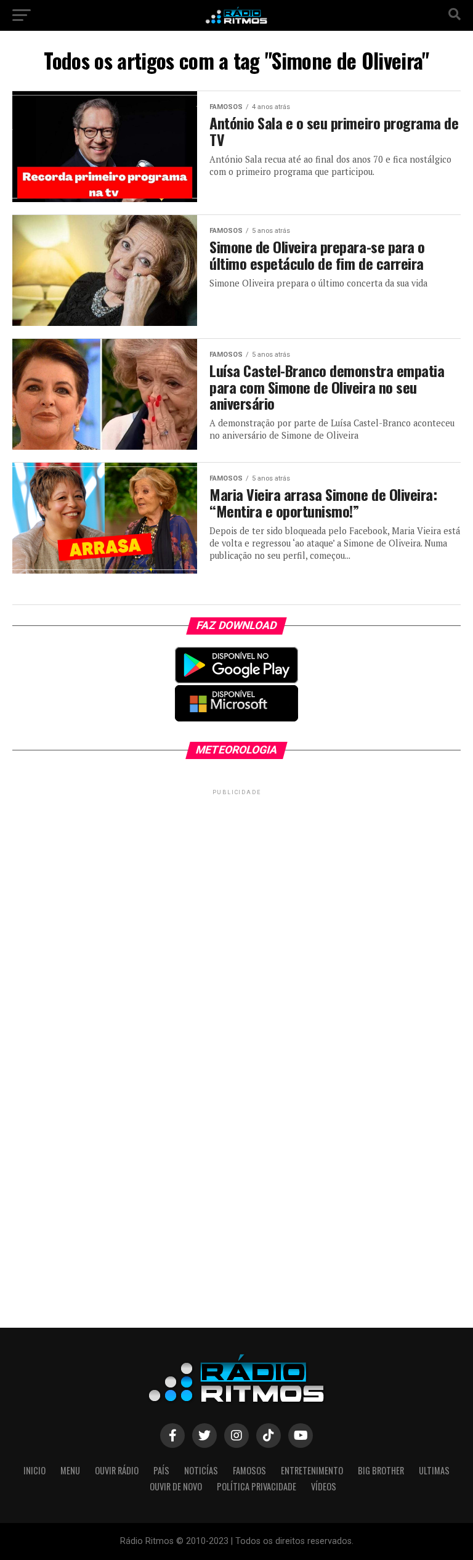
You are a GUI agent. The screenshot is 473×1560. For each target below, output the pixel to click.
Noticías (201, 1470)
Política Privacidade (256, 1486)
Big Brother (381, 1470)
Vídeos (323, 1486)
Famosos (249, 1470)
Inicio (34, 1470)
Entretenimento (312, 1470)
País (161, 1470)
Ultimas (434, 1470)
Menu (70, 1470)
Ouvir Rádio (117, 1470)
